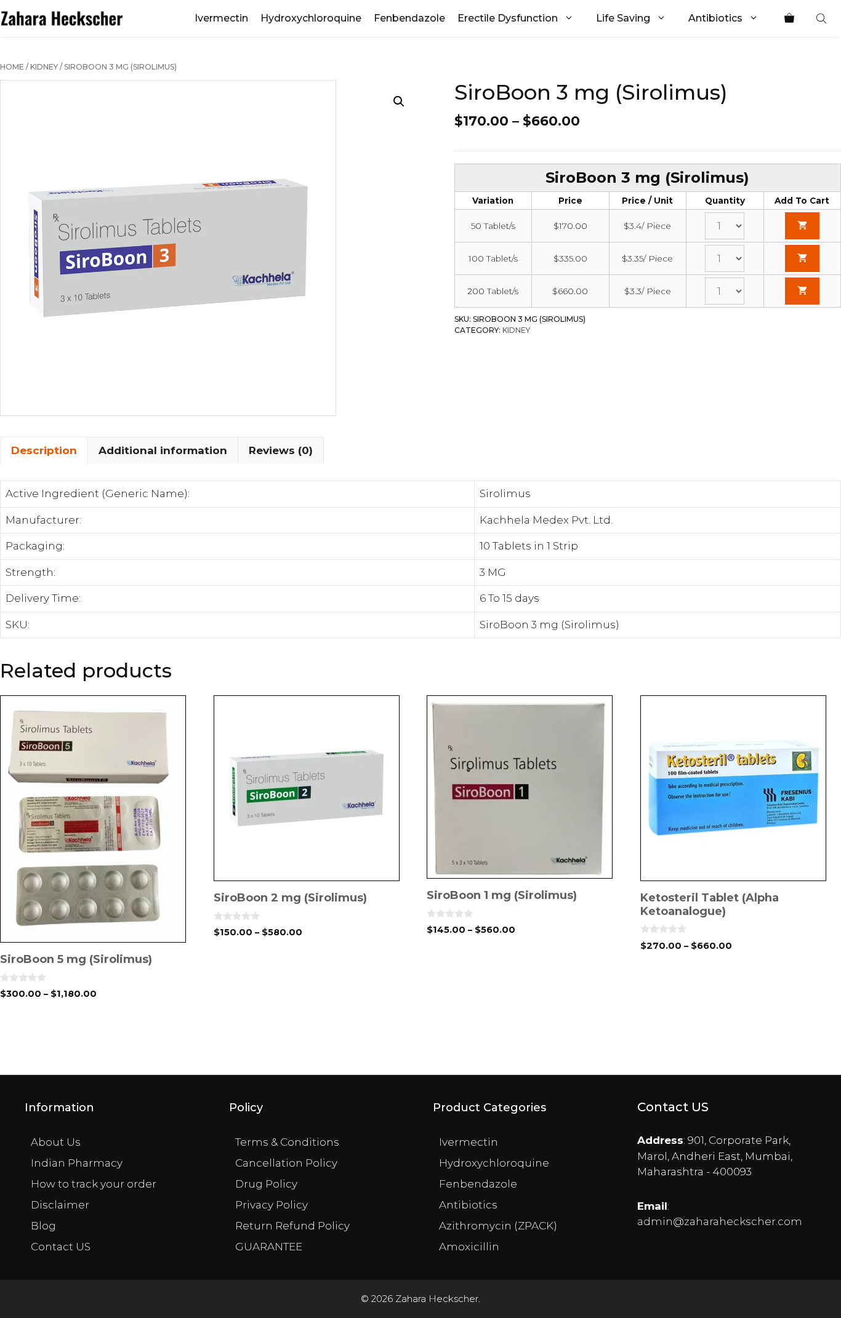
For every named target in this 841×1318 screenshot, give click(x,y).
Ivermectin (221, 18)
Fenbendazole (409, 18)
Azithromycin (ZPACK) (498, 1226)
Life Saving (623, 18)
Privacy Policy (271, 1205)
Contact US (61, 1246)
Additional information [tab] (163, 450)
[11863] (802, 225)
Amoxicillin (469, 1246)
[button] (399, 101)
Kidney (44, 66)
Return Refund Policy (292, 1226)
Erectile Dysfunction (507, 18)
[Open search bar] (822, 18)
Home (12, 66)
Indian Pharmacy (77, 1163)
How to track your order (93, 1184)
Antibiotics (715, 18)
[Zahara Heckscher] (62, 18)
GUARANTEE (268, 1246)
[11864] (802, 258)
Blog (43, 1226)
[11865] (802, 291)
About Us (56, 1142)
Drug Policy (266, 1184)
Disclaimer (60, 1205)
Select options (100, 1036)
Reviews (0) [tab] (281, 450)
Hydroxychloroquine (310, 18)
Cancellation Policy (286, 1163)
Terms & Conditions (287, 1142)
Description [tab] (44, 450)
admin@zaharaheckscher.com (719, 1221)
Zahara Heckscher (436, 1298)
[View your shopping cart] (789, 18)
